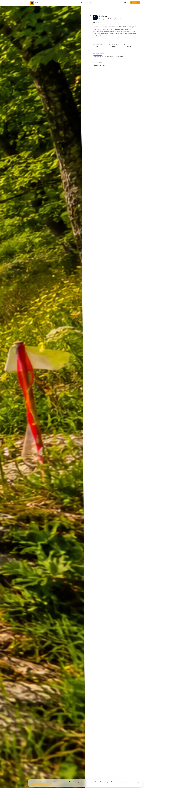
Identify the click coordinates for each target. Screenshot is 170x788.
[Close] (138, 783)
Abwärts (129, 44)
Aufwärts (114, 44)
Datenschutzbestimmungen (40, 784)
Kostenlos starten (135, 2)
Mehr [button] (91, 3)
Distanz (98, 44)
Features (71, 3)
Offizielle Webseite (98, 65)
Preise (77, 3)
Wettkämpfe (84, 3)
